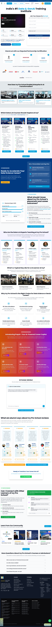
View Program (6, 151)
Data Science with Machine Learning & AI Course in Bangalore (6, 609)
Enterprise (37, 3)
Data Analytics (16, 585)
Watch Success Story (7, 459)
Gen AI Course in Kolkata (35, 602)
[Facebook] (1, 590)
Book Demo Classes (39, 35)
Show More (25, 156)
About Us (32, 3)
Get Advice (22, 371)
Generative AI (16, 582)
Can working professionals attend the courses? (16, 568)
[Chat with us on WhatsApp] (49, 620)
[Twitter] (3, 590)
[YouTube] (6, 590)
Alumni (15, 3)
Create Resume (5, 355)
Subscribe (47, 526)
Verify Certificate (30, 585)
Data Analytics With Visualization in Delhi (25, 605)
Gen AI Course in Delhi (35, 603)
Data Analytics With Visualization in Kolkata (25, 603)
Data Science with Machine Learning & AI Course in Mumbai (6, 612)
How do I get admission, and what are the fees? (16, 565)
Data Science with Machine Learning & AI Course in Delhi (6, 606)
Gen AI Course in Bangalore (36, 604)
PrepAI (17, 334)
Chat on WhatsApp (26, 476)
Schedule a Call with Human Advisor (26, 410)
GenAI (14, 114)
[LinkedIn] (4, 590)
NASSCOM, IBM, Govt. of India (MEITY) (14, 40)
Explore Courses (17, 44)
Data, (12, 114)
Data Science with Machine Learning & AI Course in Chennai (6, 618)
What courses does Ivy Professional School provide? (17, 560)
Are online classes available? (12, 562)
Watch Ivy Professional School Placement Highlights (37, 464)
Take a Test (40, 371)
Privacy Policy (38, 623)
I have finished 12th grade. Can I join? (14, 571)
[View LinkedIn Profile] (4, 448)
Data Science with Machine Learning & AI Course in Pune (6, 615)
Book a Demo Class (6, 44)
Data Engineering (21, 114)
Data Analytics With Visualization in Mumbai (25, 609)
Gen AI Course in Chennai (35, 608)
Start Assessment (39, 186)
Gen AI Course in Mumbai (35, 605)
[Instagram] (8, 590)
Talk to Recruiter (6, 371)
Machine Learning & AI (18, 584)
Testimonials (29, 580)
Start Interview (22, 353)
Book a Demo (47, 3)
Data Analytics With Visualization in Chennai (25, 613)
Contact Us (29, 584)
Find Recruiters (40, 352)
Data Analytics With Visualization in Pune (25, 611)
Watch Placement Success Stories (36, 226)
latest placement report (45, 209)
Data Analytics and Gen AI (19, 587)
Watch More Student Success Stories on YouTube (15, 464)
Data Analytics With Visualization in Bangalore (25, 607)
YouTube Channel (30, 582)
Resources (27, 3)
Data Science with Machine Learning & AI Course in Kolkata (6, 604)
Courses (8, 3)
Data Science (16, 579)
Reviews (21, 3)
